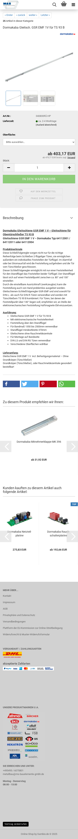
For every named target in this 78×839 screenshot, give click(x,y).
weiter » (33, 15)
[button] (8, 167)
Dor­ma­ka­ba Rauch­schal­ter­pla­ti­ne (58, 533)
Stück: (6, 160)
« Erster (9, 15)
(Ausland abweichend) (46, 125)
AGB (5, 608)
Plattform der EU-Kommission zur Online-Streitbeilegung (32, 628)
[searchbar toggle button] (54, 4)
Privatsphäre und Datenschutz (19, 615)
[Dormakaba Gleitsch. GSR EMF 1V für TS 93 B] (39, 61)
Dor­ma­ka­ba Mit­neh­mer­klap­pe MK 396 (39, 441)
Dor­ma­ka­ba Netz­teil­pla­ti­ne (19, 533)
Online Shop (27, 834)
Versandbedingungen (14, 621)
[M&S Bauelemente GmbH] (9, 4)
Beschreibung (13, 218)
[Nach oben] (67, 833)
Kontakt (7, 595)
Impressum (9, 602)
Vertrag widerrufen (16, 824)
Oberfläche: (9, 134)
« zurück (20, 15)
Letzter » (45, 15)
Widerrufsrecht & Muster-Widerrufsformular (26, 634)
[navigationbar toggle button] (73, 4)
